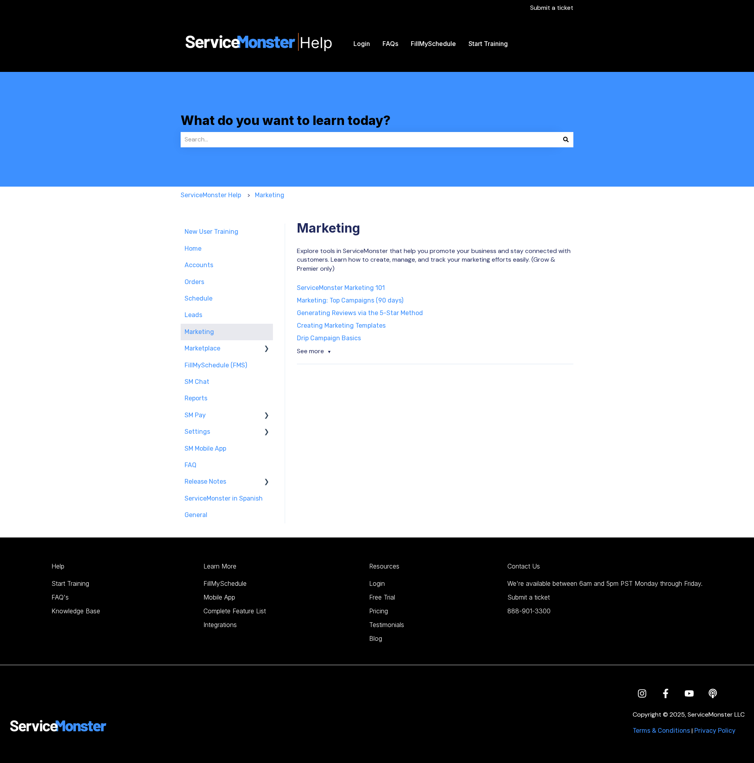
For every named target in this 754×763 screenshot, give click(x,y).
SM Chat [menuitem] (197, 381)
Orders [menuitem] (194, 282)
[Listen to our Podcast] (712, 693)
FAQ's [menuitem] (60, 597)
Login (361, 44)
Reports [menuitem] (196, 398)
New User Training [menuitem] (211, 231)
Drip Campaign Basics (329, 338)
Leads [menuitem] (193, 315)
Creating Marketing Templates (341, 325)
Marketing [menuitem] (199, 332)
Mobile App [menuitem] (219, 597)
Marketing (269, 195)
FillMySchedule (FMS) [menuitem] (216, 365)
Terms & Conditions (661, 730)
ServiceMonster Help (211, 195)
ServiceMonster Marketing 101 (341, 288)
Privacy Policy (715, 730)
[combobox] (369, 139)
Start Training (488, 44)
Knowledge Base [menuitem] (75, 611)
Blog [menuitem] (375, 638)
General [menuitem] (196, 515)
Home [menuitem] (193, 248)
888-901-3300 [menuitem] (529, 611)
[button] (266, 349)
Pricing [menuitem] (378, 611)
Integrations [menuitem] (220, 625)
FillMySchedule (433, 44)
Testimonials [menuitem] (386, 625)
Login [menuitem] (377, 583)
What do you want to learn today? (285, 120)
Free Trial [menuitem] (382, 597)
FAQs (390, 44)
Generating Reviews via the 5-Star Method (360, 313)
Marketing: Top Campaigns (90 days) (350, 300)
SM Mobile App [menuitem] (205, 448)
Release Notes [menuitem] (205, 481)
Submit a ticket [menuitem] (528, 597)
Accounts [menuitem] (199, 265)
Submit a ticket (551, 8)
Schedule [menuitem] (198, 298)
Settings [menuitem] (197, 431)
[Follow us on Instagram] (642, 693)
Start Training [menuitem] (70, 583)
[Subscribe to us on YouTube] (689, 693)
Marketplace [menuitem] (202, 348)
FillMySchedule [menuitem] (225, 583)
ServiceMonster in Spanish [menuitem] (224, 498)
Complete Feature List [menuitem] (234, 611)
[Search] (565, 139)
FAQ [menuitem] (190, 465)
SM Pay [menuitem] (195, 415)
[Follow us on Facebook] (665, 693)
